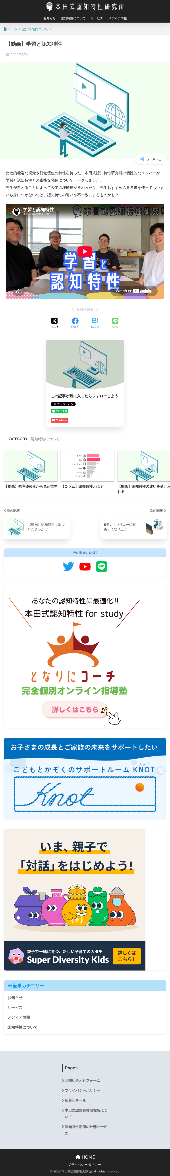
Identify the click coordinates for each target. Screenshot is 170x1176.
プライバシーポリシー (82, 1090)
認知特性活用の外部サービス (86, 1130)
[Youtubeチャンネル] (85, 566)
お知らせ (49, 18)
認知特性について (73, 18)
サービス (97, 18)
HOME (87, 1157)
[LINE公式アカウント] (101, 566)
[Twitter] (68, 566)
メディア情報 (117, 18)
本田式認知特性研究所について (86, 1113)
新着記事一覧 (75, 1100)
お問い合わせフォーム (82, 1080)
